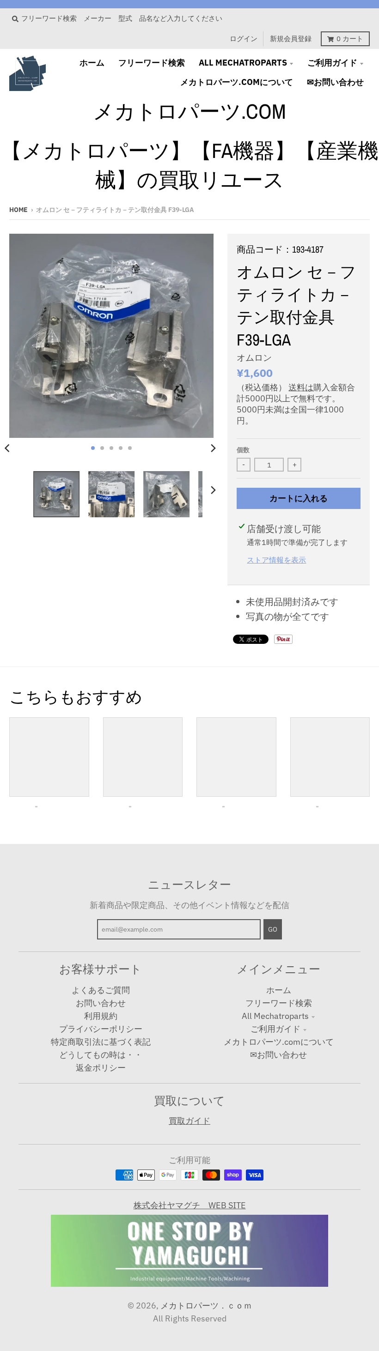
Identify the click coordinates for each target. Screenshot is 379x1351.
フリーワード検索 (278, 1003)
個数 (243, 450)
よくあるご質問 (101, 990)
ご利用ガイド (275, 1029)
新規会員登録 (291, 38)
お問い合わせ (101, 1003)
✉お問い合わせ (278, 1054)
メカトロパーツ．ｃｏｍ (206, 1305)
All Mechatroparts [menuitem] (243, 62)
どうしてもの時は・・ (100, 1054)
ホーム (278, 990)
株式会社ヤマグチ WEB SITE (190, 1205)
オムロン (254, 357)
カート (349, 38)
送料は (300, 387)
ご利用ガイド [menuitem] (332, 62)
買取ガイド (189, 1120)
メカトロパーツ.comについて (279, 1041)
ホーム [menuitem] (91, 62)
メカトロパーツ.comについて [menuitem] (236, 82)
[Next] (212, 448)
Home (18, 210)
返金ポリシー (101, 1067)
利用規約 (100, 1016)
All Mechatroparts (275, 1016)
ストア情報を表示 (276, 559)
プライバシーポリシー (100, 1029)
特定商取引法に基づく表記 (101, 1041)
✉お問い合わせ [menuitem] (335, 82)
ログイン (243, 38)
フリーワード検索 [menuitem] (151, 62)
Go (272, 929)
